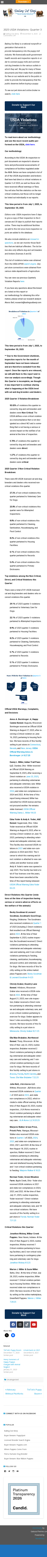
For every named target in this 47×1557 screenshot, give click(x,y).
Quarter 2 (21, 1138)
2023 (20, 848)
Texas (12, 1077)
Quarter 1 (37, 923)
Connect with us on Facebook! (21, 1413)
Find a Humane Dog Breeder (15, 1454)
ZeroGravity (37, 1528)
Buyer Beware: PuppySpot (14, 1435)
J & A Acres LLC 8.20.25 (29, 1120)
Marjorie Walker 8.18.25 (30, 1170)
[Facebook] (13, 1324)
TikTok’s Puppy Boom (12, 1350)
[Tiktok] (27, 1324)
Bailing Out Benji (12, 34)
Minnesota (14, 1031)
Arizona (13, 1074)
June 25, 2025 (32, 776)
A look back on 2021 (32, 1350)
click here (15, 94)
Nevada (13, 748)
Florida (20, 1074)
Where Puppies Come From (15, 1449)
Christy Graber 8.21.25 (29, 1031)
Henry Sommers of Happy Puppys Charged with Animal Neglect (12, 1363)
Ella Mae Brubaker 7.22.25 (27, 1077)
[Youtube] (34, 1324)
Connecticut (35, 744)
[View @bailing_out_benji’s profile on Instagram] (13, 1471)
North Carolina (30, 1074)
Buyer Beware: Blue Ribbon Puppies (18, 1458)
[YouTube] (18, 1471)
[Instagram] (20, 1324)
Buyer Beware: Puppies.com (15, 1445)
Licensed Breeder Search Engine (17, 1440)
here (22, 281)
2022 (18, 995)
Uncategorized (13, 1379)
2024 (12, 791)
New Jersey (26, 748)
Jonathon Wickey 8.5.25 (20, 1262)
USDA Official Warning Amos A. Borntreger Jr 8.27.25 (24, 752)
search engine (30, 264)
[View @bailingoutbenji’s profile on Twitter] (9, 1471)
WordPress (39, 1538)
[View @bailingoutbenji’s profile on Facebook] (5, 1471)
